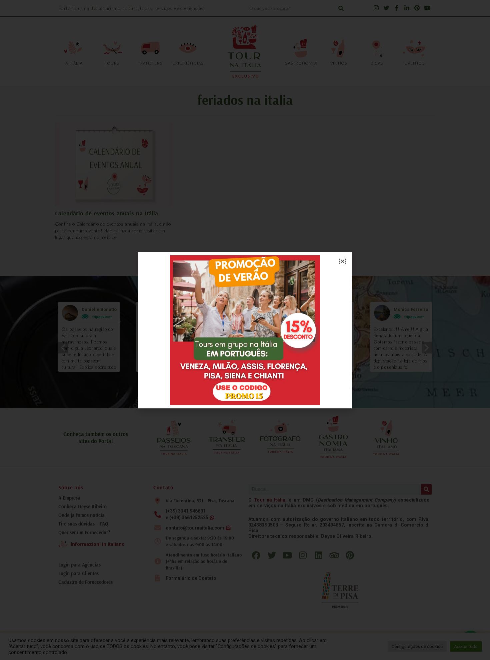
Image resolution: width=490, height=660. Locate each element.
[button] (342, 261)
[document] (245, 330)
